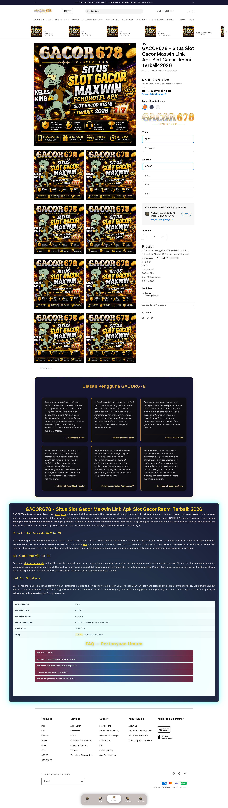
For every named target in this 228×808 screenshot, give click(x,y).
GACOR (44, 755)
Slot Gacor (150, 148)
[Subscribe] (82, 781)
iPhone (44, 736)
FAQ (101, 745)
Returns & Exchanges (109, 736)
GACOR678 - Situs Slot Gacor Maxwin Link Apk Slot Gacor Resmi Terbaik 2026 (114, 2)
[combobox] (114, 11)
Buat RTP (174, 258)
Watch (44, 740)
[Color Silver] (158, 107)
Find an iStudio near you (140, 731)
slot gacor (60, 514)
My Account (105, 726)
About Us (133, 726)
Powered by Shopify (178, 787)
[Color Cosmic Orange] (144, 107)
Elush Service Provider (80, 740)
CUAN (73, 736)
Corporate (75, 731)
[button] (39, 20)
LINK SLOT (141, 20)
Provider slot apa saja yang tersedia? (52, 672)
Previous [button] (35, 2)
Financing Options (78, 745)
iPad (43, 731)
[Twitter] (148, 319)
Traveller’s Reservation (81, 755)
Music (44, 745)
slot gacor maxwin (34, 563)
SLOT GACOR (61, 20)
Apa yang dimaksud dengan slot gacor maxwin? (56, 659)
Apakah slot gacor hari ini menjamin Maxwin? (55, 679)
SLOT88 (75, 20)
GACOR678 (39, 20)
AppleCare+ (75, 726)
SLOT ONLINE (112, 20)
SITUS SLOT (127, 20)
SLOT (49, 20)
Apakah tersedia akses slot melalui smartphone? (57, 666)
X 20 (147, 193)
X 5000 (148, 166)
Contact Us (104, 740)
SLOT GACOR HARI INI (92, 20)
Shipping (158, 84)
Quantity (146, 230)
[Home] (43, 11)
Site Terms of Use (107, 755)
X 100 (147, 175)
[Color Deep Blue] (151, 107)
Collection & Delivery (109, 731)
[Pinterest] (153, 319)
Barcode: (162, 71)
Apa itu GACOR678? (45, 653)
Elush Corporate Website (140, 740)
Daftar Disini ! (147, 2)
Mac (43, 726)
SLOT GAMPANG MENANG (161, 20)
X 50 (147, 184)
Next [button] (193, 2)
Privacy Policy (106, 750)
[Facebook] (144, 319)
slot (85, 544)
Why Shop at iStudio (138, 736)
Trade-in (74, 750)
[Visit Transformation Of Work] (168, 125)
